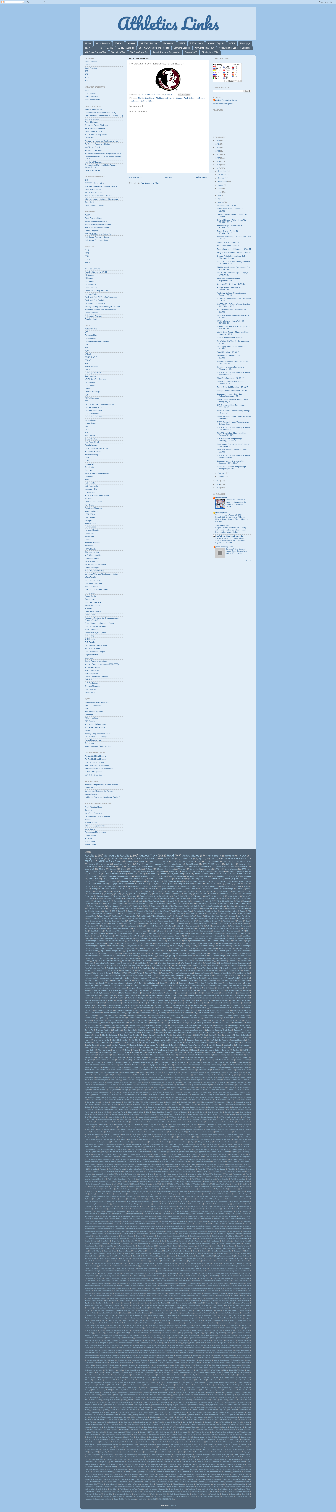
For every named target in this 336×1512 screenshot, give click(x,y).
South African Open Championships (217, 1156)
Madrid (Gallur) (130, 995)
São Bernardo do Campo (102, 973)
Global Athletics (106, 956)
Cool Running (90, 376)
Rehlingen (170, 1003)
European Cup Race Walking (157, 1107)
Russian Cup (147, 1154)
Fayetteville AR (160, 864)
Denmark (232, 899)
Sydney (128, 899)
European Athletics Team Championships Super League (184, 1030)
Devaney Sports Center (95, 1028)
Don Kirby (136, 1102)
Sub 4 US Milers (91, 587)
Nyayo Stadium (212, 966)
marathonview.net (92, 671)
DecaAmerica (90, 284)
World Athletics (103, 43)
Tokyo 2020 (231, 1169)
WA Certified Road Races (95, 759)
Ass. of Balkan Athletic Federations (99, 196)
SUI (86, 889)
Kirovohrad (106, 1042)
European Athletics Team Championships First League (229, 985)
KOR (87, 74)
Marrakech (185, 886)
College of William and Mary (216, 1094)
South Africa (204, 876)
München (235, 1050)
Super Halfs (89, 202)
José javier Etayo (217, 990)
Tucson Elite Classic (188, 1171)
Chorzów (211, 928)
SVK (218, 1057)
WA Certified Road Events (95, 756)
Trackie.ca (89, 477)
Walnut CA (146, 1010)
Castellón (232, 914)
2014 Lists (206, 1184)
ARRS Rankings (126, 48)
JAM (86, 426)
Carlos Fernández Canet (226, 100)
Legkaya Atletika (91, 655)
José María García (196, 906)
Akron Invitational (245, 1189)
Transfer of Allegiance (94, 162)
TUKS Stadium (208, 1166)
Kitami (110, 1124)
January (221, 476)
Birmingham (246, 876)
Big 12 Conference (128, 914)
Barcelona (219, 871)
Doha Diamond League (232, 983)
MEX (94, 961)
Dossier (160, 1102)
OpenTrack (89, 658)
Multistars (105, 998)
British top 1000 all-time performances (100, 310)
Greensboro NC (135, 1114)
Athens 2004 (237, 1080)
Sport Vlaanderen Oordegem (217, 1159)
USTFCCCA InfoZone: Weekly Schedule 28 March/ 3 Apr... (233, 263)
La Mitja (193, 1124)
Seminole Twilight (124, 1060)
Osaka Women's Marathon (96, 661)
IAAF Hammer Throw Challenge (240, 881)
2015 (218, 484)
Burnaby (133, 1090)
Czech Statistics (91, 313)
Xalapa (113, 1181)
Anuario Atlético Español (196, 978)
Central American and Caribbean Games (136, 1092)
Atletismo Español (216, 43)
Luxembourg (104, 1045)
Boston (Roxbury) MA (96, 906)
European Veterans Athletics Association (101, 574)
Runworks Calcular (92, 667)
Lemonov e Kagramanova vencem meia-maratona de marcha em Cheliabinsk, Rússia (235, 503)
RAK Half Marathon (131, 1003)
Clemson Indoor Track (167, 1094)
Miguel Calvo (89, 1050)
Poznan (101, 1003)
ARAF (165, 948)
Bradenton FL (216, 1020)
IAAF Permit (162, 1117)
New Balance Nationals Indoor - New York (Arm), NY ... (232, 401)
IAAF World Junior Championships (185, 990)
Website (200, 1176)
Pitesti (215, 1055)
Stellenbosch (202, 1164)
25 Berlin (234, 1184)
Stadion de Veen (90, 1164)
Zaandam (130, 948)
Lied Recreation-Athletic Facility (106, 1127)
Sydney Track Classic (92, 1062)
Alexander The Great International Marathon (163, 1191)
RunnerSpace (90, 527)
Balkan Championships (100, 1085)
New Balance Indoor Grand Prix (165, 921)
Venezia (87, 976)
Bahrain (115, 1206)
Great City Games (231, 1112)
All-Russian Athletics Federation (200, 1191)
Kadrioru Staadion (243, 1122)
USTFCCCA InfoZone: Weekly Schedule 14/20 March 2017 (233, 373)
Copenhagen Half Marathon (185, 1097)
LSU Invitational (157, 993)
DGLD (87, 259)
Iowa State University (101, 1040)
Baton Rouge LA (196, 879)
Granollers (128, 990)
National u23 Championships (95, 1000)
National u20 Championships (242, 1139)
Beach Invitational (115, 1209)
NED (162, 871)
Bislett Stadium (156, 951)
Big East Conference (141, 1020)
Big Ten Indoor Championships (136, 951)
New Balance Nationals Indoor (121, 1142)
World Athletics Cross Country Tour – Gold (121, 1179)
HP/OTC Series (132, 956)
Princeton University (200, 1149)
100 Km (140, 948)
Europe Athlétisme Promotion (97, 341)
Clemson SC (89, 886)
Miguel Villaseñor (148, 871)
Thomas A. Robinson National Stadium (183, 1169)
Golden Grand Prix (166, 933)
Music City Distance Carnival (106, 1137)
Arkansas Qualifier (242, 948)
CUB (178, 1090)
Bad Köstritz (106, 1206)
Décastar (142, 1028)
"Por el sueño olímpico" (225, 1181)
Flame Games (123, 1109)
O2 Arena (219, 1052)
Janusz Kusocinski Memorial (171, 936)
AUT (161, 891)
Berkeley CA (117, 981)
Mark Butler (90, 1129)
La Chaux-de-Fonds (148, 1042)
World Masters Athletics (94, 571)
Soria (201, 1156)
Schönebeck (96, 1156)
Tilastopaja (245, 43)
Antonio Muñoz (90, 1018)
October (221, 178)
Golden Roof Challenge (179, 1112)
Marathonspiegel (92, 568)
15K (160, 1184)
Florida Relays (216, 953)
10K (242, 976)
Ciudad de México (223, 928)
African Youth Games (206, 1189)
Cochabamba (89, 983)
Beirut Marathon (168, 1085)
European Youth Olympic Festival (218, 1107)
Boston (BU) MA (231, 879)
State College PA (119, 904)
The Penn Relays (175, 946)
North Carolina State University (225, 1142)
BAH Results (90, 436)
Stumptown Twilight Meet (102, 1166)
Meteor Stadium (222, 1047)
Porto (100, 904)
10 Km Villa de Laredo (171, 1072)
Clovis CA (149, 1025)
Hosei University (130, 1117)
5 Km (154, 891)
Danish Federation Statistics (96, 677)
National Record (243, 998)
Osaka (160, 879)
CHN (99, 874)
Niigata (193, 1142)
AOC (87, 351)
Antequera (245, 1015)
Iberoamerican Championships (224, 1038)
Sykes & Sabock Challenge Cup (154, 1166)
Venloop (87, 1176)
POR (87, 461)
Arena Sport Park (203, 1196)
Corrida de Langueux (236, 1097)
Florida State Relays (146, 98)
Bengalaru (105, 981)
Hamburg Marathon (148, 956)
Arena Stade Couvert (215, 978)
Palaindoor (171, 1055)
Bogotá (193, 1087)
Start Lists (132, 866)
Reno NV (189, 1003)
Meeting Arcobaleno (237, 1129)
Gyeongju (188, 1035)
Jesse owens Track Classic (158, 1122)
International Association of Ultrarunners (101, 199)
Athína (146, 1082)
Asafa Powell (142, 1199)
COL (166, 951)
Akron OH (217, 1075)
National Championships (99, 864)
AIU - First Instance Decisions (97, 228)
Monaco (167, 894)
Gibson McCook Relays (135, 1112)
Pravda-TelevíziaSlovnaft (156, 1149)
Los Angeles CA (177, 876)
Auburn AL (176, 1018)
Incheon (87, 1040)
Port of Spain (232, 909)
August (221, 185)
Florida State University (165, 98)
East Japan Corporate (94, 712)
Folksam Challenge (132, 1033)
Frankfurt (102, 933)
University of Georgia (223, 946)
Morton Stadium (180, 1134)
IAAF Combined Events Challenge (117, 876)
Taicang (94, 889)
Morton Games (167, 1134)
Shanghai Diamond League (163, 1156)
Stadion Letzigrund (116, 946)
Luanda (119, 995)
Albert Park (164, 1015)
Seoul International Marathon (144, 1060)
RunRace (88, 838)
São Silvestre (108, 1062)
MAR (87, 458)
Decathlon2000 (91, 288)
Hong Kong (245, 933)
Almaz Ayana (102, 1194)
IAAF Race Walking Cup (154, 901)
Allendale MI (191, 1015)
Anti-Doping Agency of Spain (96, 240)
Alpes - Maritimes (140, 978)
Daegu (162, 983)
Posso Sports (90, 835)
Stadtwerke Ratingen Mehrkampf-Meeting (150, 1164)
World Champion (222, 1179)
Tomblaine (165, 973)
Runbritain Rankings (93, 451)
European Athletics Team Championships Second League (105, 988)
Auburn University (91, 951)
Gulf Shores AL (207, 933)
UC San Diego (214, 1171)
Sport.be (88, 470)
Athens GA (109, 914)
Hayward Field (177, 874)
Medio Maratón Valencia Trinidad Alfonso (190, 1129)
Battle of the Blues (101, 1209)
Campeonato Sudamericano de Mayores (195, 1090)
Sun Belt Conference (134, 1166)
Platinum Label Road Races (107, 1149)
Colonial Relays (162, 1025)
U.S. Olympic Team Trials (155, 1065)
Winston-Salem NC (91, 926)
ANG (110, 1075)
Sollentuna (100, 1005)
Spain (201, 858)
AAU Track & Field (92, 648)
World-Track (90, 692)
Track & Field (107, 1008)
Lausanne (241, 906)
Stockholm (118, 899)
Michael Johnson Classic (240, 1047)
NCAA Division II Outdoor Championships (234, 963)
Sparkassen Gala (212, 971)
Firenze (189, 896)
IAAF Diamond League (158, 861)
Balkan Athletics (91, 367)
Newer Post (135, 177)
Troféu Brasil (124, 1065)
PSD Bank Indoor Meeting (111, 1146)
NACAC (88, 354)
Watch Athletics (91, 329)
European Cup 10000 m (179, 988)
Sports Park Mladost (237, 1159)
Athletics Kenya (182, 899)
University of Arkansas (201, 871)
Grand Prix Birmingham (197, 1112)
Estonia (158, 1030)
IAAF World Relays (244, 916)
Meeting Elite (228, 1045)
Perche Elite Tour (243, 1146)
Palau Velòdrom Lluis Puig (94, 968)
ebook (142, 1072)
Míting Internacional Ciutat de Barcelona (214, 1050)
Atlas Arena (234, 1201)
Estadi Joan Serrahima (161, 916)
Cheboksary (190, 928)
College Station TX (243, 874)
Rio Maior (121, 1057)
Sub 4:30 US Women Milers (96, 590)
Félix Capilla (112, 933)
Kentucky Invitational (101, 993)
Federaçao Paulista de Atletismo (106, 1109)
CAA (86, 345)
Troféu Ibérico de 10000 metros (157, 1171)
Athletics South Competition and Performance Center (124, 1082)
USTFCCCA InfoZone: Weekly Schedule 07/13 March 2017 (233, 428)
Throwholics (90, 593)
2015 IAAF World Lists (243, 1013)
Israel (101, 958)
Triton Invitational (243, 1062)
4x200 (236, 1072)
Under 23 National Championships (187, 1065)
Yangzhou (217, 976)
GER (139, 864)
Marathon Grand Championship (98, 746)
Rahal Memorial (144, 1151)
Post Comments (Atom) (150, 183)
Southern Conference (170, 1159)
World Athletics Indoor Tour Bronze (171, 976)
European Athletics (110, 879)
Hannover (160, 956)
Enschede (126, 985)
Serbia (150, 1156)
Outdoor (113, 858)
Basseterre (88, 1209)
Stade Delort (122, 1161)
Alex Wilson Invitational (190, 948)
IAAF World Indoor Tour (146, 876)
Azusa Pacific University (212, 1018)
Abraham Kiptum (217, 1186)
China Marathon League (95, 652)
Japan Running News (93, 740)
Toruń (97, 1008)
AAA (86, 348)
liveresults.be (90, 464)
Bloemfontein (171, 1087)
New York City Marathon (147, 941)
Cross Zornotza (158, 1099)
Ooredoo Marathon (211, 1144)
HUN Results (90, 492)
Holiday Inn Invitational (115, 1117)
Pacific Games (150, 1146)
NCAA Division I (211, 963)
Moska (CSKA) (193, 1134)
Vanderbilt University (241, 973)
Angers (161, 978)
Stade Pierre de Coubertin (224, 1060)
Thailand (165, 1169)
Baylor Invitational (141, 1085)
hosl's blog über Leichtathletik (229, 536)
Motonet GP (234, 961)
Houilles (88, 936)
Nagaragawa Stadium (111, 1139)
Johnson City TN (178, 1040)
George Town (233, 1033)
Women (217, 1176)
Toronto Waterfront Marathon (181, 973)
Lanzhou (191, 993)
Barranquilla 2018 (243, 1206)
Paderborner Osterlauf (221, 1000)
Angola (220, 1077)
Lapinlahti (211, 1124)
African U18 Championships (188, 1189)
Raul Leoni (163, 1151)
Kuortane (153, 1124)
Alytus (111, 1194)
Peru (129, 968)
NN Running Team (184, 1137)
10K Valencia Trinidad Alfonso (140, 1184)
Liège (216, 958)
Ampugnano (175, 1194)
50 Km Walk (91, 1015)
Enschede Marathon (103, 1030)
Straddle (246, 1164)
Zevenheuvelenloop (111, 1072)
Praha (184, 871)
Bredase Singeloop (243, 1087)
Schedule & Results (197, 98)
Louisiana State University (96, 909)
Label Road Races (92, 170)
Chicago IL (201, 928)
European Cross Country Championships (196, 931)
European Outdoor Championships (194, 1107)
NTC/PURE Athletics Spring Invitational (140, 998)
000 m (235, 976)
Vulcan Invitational (151, 1176)
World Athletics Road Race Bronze (149, 1179)
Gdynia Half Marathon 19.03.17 (230, 338)
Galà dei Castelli (126, 933)
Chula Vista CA (223, 891)
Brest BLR (126, 906)
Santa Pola (233, 1154)
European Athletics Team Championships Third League (148, 988)
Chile (235, 1092)
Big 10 (186, 1085)
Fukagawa (159, 1033)
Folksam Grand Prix (95, 894)
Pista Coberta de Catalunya (241, 1000)
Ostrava (239, 889)
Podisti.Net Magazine (93, 508)
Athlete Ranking (91, 718)
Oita (185, 941)
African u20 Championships (202, 1075)
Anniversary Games (226, 948)
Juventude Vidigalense (214, 1122)
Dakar (229, 1099)
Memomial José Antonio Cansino (156, 1132)
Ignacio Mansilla (191, 889)
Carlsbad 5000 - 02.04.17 (227, 205)
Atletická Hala (244, 1201)
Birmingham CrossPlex (175, 914)
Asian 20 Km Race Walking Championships (136, 1080)
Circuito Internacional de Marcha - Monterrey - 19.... (231, 368)
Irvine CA (204, 990)
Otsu (86, 923)
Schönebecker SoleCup (110, 1156)
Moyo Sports (90, 829)
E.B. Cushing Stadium (92, 1104)
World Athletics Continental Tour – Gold (142, 976)
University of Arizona (144, 1008)
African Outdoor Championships (180, 1075)
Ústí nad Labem (130, 926)
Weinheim (209, 1176)
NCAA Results (90, 577)
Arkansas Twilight (232, 978)
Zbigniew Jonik (91, 319)
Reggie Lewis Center (155, 1003)
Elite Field (151, 889)
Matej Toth (114, 1129)
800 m (91, 1186)
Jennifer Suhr (124, 1122)
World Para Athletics (93, 190)
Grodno (145, 1114)
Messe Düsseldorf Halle (205, 1047)
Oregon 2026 (191, 52)
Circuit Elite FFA (116, 1094)
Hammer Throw (180, 1114)
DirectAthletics (90, 517)
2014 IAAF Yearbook (193, 1184)
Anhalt (169, 978)
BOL (185, 1082)
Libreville (212, 1042)
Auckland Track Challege (179, 1204)
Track (100, 858)
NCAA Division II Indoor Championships (210, 938)
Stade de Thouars (219, 1161)
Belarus (193, 899)
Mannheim (142, 995)
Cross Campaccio (95, 1099)
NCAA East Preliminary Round (115, 921)
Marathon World (91, 511)
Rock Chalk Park (176, 1057)
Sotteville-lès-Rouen (114, 1005)
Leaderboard (197, 901)
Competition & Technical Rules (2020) (100, 113)
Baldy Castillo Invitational (236, 1082)
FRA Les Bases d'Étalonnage (97, 765)
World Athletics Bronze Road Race (234, 1176)
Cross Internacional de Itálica (141, 1099)
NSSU (87, 731)
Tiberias (148, 973)
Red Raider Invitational (187, 1151)
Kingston (133, 894)
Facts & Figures (166, 884)
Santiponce (89, 1060)
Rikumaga (89, 715)
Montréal (88, 998)
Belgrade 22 (177, 1209)
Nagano (195, 966)
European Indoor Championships (226, 931)
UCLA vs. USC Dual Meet (236, 1171)
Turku (194, 946)
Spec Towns (207, 1060)
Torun (187, 946)
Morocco (195, 886)
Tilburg (155, 973)
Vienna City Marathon (101, 976)
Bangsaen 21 (114, 1085)
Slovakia (213, 894)
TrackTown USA (121, 1008)
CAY (147, 1090)
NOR (195, 1137)
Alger (173, 1015)
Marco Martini (247, 1127)
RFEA (182, 43)
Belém (186, 1209)
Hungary (96, 936)
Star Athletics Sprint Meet (175, 1164)
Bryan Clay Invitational (119, 1023)
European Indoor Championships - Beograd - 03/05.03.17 (231, 462)
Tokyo (155, 884)
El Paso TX (245, 1028)
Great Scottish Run (163, 1035)
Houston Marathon (156, 1038)
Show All (248, 561)
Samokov (204, 1154)
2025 (218, 144)
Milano (234, 918)
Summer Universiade (119, 1166)
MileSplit (88, 521)
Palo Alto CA (210, 884)
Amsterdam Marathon (206, 1015)
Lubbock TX (209, 901)
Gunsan (153, 1114)
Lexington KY (145, 894)
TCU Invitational (196, 1166)
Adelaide (140, 1015)
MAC (167, 1127)
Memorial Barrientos (115, 1047)
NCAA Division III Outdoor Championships (132, 966)
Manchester (113, 909)
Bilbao (154, 1020)
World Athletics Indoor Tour (181, 911)
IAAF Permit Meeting (216, 956)
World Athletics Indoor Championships (124, 1070)
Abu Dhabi (131, 1015)
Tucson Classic (175, 1171)
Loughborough (108, 995)
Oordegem (187, 894)
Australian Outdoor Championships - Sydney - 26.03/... (232, 294)
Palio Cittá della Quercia (116, 968)
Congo (161, 1097)
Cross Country (147, 866)
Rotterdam (245, 968)
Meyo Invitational (141, 938)
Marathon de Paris (155, 995)
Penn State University (227, 1146)
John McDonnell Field (197, 1122)
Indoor (117, 894)
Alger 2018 (183, 1191)
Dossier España (171, 1102)
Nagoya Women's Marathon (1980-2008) (102, 664)
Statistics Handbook (165, 869)
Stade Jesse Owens (150, 1161)
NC (174, 1137)
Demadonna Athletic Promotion (97, 816)
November (222, 175)
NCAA (243, 856)
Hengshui (88, 1038)
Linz (238, 936)
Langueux (202, 1124)
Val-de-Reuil (236, 1008)
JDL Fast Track (223, 1119)
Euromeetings (90, 338)
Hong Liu (166, 990)
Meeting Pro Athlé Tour (184, 884)
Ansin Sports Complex (242, 1194)
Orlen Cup (237, 1144)
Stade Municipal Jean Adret (179, 1161)
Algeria (128, 978)
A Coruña (156, 948)
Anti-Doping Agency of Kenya (97, 237)
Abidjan (196, 1186)
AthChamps (89, 275)
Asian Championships (160, 1080)
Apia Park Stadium (161, 1196)
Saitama (88, 971)
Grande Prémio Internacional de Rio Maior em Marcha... (232, 257)
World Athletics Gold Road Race (96, 1070)
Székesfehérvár (183, 923)
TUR (126, 973)
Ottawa (90, 899)
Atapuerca (227, 1080)
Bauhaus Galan (90, 928)
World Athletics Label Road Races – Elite (214, 1010)
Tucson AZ (137, 891)
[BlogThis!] (181, 94)
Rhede (198, 1003)
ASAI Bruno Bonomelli (107, 1015)
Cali (191, 1023)
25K (241, 1184)
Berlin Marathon (99, 1020)
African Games (152, 1015)
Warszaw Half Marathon (184, 1067)
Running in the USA (93, 373)
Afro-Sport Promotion (93, 813)
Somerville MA (185, 1156)
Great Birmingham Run (215, 1112)
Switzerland (195, 869)
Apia (151, 1196)
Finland (121, 886)
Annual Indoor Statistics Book (234, 1077)
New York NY (153, 881)
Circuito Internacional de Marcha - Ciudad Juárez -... (231, 383)
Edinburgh (157, 953)
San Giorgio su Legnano (240, 1057)
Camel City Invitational (203, 1023)
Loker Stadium (243, 958)
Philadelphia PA (115, 923)
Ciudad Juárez (152, 1094)
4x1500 (229, 1072)
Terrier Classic (149, 946)
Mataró (106, 1129)
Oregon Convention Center (159, 1000)
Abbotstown (187, 1186)
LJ (174, 958)
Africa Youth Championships (125, 1189)
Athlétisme (89, 546)
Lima (249, 906)
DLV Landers (90, 385)
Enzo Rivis (117, 1030)
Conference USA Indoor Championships (115, 1097)
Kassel (97, 1042)
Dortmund (126, 953)
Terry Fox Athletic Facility (135, 1169)
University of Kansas (162, 1008)
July (219, 188)
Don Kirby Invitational (149, 1102)
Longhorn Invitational (92, 995)
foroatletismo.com (92, 561)
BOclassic (227, 1018)
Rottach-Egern (111, 1154)
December (222, 171)
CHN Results (90, 639)
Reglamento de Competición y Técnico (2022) (104, 116)
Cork (140, 983)
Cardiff (182, 951)
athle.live (88, 680)
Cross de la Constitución (174, 1099)
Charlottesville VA (91, 953)
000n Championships (242, 1181)
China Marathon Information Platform (100, 623)
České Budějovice (175, 1013)
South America (91, 68)
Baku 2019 (163, 1206)
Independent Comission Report (107, 1119)
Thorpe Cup (202, 1169)
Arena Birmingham (102, 1080)
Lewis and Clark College (202, 958)
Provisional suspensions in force (98, 224)
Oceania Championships (115, 1144)
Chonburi (95, 1094)
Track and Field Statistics (95, 300)
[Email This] (179, 94)
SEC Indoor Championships (228, 943)
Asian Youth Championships (212, 1080)
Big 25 (129, 1020)
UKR (131, 1008)
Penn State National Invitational (199, 1055)
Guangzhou (195, 933)
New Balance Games (155, 1052)
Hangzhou (228, 1035)
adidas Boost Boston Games (149, 1181)
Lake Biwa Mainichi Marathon (165, 918)
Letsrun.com (90, 533)
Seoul (107, 911)
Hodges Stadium (112, 1038)
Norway (240, 921)
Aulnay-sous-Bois (195, 1204)
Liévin (223, 958)
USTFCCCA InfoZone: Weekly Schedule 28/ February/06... (233, 456)
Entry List (230, 864)
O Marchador (221, 498)
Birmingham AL (231, 869)
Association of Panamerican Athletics (138, 1201)
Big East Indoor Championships (223, 1085)
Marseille (125, 961)
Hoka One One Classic (97, 1117)
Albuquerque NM (244, 871)
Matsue (123, 1129)
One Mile (199, 1144)
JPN (106, 871)
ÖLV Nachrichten (92, 552)
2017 (218, 168)
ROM (104, 1151)
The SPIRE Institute (178, 1062)
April (220, 199)
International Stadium (172, 1119)
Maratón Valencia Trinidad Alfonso (193, 1045)
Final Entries (178, 896)
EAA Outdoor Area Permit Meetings (124, 916)
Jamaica (113, 881)
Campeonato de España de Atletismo (222, 1090)
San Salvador (223, 1154)
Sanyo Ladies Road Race (105, 1060)
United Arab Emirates (108, 889)
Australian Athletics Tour (192, 1018)
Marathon (229, 856)
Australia (208, 869)
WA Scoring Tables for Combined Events (101, 141)
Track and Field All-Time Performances (101, 297)
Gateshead (213, 1033)
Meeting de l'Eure (98, 1047)
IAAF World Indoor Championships (191, 1038)
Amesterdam (164, 1194)
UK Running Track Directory (96, 448)
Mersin (182, 995)
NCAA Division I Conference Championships (217, 889)
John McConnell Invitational (178, 1122)
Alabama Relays (228, 1075)
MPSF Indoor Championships (109, 961)
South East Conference (194, 971)
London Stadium (243, 993)
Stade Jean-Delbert (135, 1161)
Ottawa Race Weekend (92, 1146)
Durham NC (132, 1028)
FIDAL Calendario (92, 398)
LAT (122, 1042)
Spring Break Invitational (108, 1161)
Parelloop (181, 1055)
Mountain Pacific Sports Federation (212, 1134)
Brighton (87, 1090)
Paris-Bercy (175, 1146)
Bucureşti (125, 1090)
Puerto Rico (214, 1149)
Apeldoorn (144, 1196)
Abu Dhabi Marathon (231, 1186)
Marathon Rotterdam (119, 1045)
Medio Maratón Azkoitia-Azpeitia (164, 1129)
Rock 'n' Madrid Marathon (158, 1057)
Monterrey (135, 1134)
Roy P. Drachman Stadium (194, 1057)
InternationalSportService (95, 826)
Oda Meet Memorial (130, 1000)
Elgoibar (117, 985)
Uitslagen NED (91, 489)
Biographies (159, 914)
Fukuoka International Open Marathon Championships (186, 1033)
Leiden (216, 993)
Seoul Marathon (140, 1156)
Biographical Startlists (125, 1087)
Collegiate (101, 983)
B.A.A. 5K (97, 1206)
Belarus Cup (244, 1018)
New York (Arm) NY (209, 886)
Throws (213, 923)
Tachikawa (219, 1166)
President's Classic (172, 1149)
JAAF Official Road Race (115, 874)
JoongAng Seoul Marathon (197, 1040)
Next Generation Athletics (180, 1142)
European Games (174, 1107)
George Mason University (235, 1109)
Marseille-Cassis (215, 1045)
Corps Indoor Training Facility (240, 1025)
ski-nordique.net (91, 420)
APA (86, 363)
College (88, 858)
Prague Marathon (146, 943)
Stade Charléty (130, 1005)
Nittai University (228, 921)
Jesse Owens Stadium (138, 1122)
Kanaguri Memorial (233, 990)
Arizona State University (117, 1018)
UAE (205, 1171)
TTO (86, 429)
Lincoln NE (157, 894)
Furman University (161, 1109)
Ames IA (190, 891)
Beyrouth (128, 981)
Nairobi (199, 884)
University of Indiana (92, 1067)
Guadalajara (119, 956)
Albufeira (244, 1075)
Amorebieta (211, 1077)
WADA (87, 215)
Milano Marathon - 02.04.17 (228, 246)
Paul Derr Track (212, 1146)
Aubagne (156, 1204)
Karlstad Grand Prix (91, 1124)
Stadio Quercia (232, 1161)
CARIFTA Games (175, 1023)
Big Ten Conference (145, 914)
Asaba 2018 (131, 1199)
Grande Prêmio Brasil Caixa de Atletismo (107, 990)
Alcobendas (174, 948)
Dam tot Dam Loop (93, 1102)
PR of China (188, 861)
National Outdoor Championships (237, 861)
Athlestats (89, 278)
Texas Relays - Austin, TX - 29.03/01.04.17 (228, 232)
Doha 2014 (127, 1102)
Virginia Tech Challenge (103, 1010)
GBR (218, 869)
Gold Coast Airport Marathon (130, 1035)
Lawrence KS (185, 901)
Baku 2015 (144, 1206)
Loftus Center (92, 1045)
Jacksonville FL (171, 901)
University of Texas (162, 911)
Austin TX (233, 876)
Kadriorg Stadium (229, 1122)
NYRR (127, 1052)
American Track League (175, 891)
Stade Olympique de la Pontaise (201, 1161)
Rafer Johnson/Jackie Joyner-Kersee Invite (122, 1151)
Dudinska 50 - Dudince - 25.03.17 (231, 284)
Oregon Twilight (104, 1055)
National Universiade (191, 1139)
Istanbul (155, 886)
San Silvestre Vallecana (93, 911)
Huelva (165, 906)
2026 (218, 141)
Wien (247, 923)
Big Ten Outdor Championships (146, 981)
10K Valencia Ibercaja (206, 1013)
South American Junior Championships (99, 1159)
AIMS (87, 480)
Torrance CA (207, 1062)
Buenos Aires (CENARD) (138, 1023)
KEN (125, 894)
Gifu (146, 906)
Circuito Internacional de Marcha (134, 1094)
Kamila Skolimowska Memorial (201, 936)
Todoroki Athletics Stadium (216, 1169)
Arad (171, 1196)
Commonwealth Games (115, 983)
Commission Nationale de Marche (99, 791)
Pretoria (100, 1057)
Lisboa (87, 881)
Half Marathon (168, 858)
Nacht (236, 1137)
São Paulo (117, 973)
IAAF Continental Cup (179, 906)
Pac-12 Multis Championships (132, 1146)
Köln (160, 1124)
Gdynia (222, 1033)
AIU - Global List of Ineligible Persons (100, 234)
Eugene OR (89, 869)
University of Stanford (144, 911)
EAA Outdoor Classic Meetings (170, 866)
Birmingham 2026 (210, 52)
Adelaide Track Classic (92, 1189)
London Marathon (228, 993)
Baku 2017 (154, 1206)
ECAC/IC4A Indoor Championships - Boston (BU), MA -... (232, 434)
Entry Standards (145, 916)
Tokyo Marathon (194, 1062)
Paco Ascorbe (238, 941)
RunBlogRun (221, 513)
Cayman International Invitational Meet (97, 1092)
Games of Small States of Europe (193, 1109)
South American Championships (241, 1156)
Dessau (192, 983)
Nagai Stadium (233, 896)
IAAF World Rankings (93, 150)
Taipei (132, 973)
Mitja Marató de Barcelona (175, 938)
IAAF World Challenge (212, 864)
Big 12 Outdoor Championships (145, 928)
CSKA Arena (170, 1090)
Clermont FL (213, 899)
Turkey (229, 884)
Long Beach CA (123, 1127)
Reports (234, 1151)
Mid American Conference (223, 1132)
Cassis (239, 1090)
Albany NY (125, 1191)
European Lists (91, 335)
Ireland (96, 918)
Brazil (246, 884)
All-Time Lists (201, 904)
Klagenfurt (118, 1124)
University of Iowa (161, 1174)
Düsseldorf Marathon (242, 1102)
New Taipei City (154, 1142)
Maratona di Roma (153, 1045)
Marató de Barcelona (170, 1045)
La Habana (182, 993)
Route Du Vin (123, 1154)
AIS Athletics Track (102, 1186)
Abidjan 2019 (205, 1186)
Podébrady (91, 1003)
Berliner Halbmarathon (116, 1020)
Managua (195, 1127)
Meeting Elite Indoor (97, 1132)
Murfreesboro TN (147, 1050)
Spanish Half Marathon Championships (192, 1159)
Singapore (102, 946)
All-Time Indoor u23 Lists (104, 1077)
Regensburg (175, 968)
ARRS (110, 48)
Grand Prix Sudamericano (133, 879)
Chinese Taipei (244, 1092)
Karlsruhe (125, 918)
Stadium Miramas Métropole (125, 1164)
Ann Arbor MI (179, 978)
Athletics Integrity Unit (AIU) (96, 221)
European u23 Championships (98, 1033)
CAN (211, 881)
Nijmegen (205, 909)
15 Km (141, 926)
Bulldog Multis (155, 1023)
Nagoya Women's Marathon (189, 909)
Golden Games (148, 1035)
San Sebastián (113, 971)
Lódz (89, 938)
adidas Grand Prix (166, 1181)
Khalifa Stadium (125, 993)
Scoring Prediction (126, 1156)
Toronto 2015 (98, 1171)
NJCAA (120, 998)
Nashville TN (246, 896)
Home (88, 43)
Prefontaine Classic (162, 943)
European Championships (198, 953)
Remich (226, 1151)
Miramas (106, 1134)
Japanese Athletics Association (97, 702)
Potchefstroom (238, 1055)
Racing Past (90, 615)
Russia (191, 876)
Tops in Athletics (91, 445)
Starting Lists (218, 876)
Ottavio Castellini (92, 558)
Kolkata (137, 1124)
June (220, 192)
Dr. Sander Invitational (186, 1102)
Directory (88, 810)
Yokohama (172, 904)
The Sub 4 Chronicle (93, 583)
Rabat (116, 891)
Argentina (101, 1018)
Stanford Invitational (180, 1005)
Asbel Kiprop (152, 1199)
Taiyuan (118, 1062)
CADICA (141, 1090)
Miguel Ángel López (224, 995)
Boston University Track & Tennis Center (182, 1020)
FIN (242, 931)
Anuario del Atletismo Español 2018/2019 (125, 1196)
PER (136, 1055)
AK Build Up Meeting (99, 1075)
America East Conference (137, 1077)
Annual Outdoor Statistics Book (192, 1194)
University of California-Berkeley (237, 1065)
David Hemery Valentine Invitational (119, 931)
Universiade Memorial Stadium (104, 1174)
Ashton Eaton (190, 1199)
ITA (188, 874)
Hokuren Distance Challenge (138, 886)
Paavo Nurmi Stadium (148, 1055)
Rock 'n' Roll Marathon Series (97, 495)
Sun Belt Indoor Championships (218, 1005)
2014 (218, 488)
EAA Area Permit (154, 1028)
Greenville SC (178, 1035)
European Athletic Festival (162, 985)
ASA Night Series (134, 1186)
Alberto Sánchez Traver (139, 1191)
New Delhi (131, 941)
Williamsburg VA (224, 1067)
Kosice (231, 936)
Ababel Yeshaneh (175, 1186)
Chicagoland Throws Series (221, 1092)
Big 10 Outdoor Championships (201, 1085)
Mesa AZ (191, 1132)
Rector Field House (161, 968)
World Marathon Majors (94, 205)
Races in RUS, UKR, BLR (95, 633)
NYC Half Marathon (182, 966)
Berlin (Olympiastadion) (213, 1209)
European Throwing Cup (242, 1030)
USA (125, 858)
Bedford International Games (141, 1209)
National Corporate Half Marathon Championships (193, 998)
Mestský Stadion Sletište (205, 1132)
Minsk (238, 901)
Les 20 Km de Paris (242, 1124)
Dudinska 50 (120, 1028)
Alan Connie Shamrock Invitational (109, 1191)
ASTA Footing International (151, 1186)
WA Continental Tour (204, 48)
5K (85, 1186)
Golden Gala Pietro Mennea (161, 1112)
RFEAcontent (196, 43)
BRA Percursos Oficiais (94, 762)
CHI (185, 1023)
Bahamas (88, 981)
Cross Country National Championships (116, 1099)
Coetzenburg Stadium (198, 1094)
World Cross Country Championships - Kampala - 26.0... (233, 333)
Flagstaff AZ (117, 1033)
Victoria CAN (96, 1176)
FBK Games (176, 916)
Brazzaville (230, 1087)
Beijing (211, 891)
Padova (162, 1055)
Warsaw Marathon (118, 976)
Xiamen (111, 948)
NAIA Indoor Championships (168, 963)
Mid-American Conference (243, 1132)
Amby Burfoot (120, 1194)
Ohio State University (157, 1144)
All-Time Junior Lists (237, 1191)
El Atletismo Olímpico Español (142, 1104)
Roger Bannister (98, 1154)
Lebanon (208, 993)
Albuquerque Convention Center (111, 978)
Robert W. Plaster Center (137, 1057)
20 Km (132, 889)
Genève (199, 916)
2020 (218, 158)
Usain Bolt (162, 1067)
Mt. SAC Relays (140, 963)
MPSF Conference (177, 1127)
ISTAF (89, 918)
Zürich (147, 891)
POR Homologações (93, 772)
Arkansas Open (217, 1196)
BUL (235, 1018)
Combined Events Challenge (96, 125)
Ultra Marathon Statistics (95, 303)
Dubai (151, 931)
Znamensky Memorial (129, 1072)
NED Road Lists (91, 486)
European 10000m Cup (137, 1107)
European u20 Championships (241, 1107)
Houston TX (94, 876)
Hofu (86, 1117)
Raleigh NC (177, 943)
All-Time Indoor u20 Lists (221, 1191)
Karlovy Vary (145, 958)
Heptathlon (99, 1038)
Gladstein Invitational (109, 1035)
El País (108, 985)
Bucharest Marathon (99, 1090)
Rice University (244, 1151)
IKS (86, 81)
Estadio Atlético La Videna (209, 1104)
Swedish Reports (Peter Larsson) (98, 291)
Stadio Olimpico (235, 971)
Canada (163, 874)
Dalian (236, 1099)
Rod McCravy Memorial (229, 968)
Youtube (227, 976)
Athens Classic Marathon (170, 1201)
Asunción (156, 1201)
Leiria (188, 958)
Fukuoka (96, 901)
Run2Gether (90, 842)
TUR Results (90, 642)
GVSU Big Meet (175, 1109)
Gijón (147, 1112)
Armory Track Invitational (161, 1018)
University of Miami (199, 1008)
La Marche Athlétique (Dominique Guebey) (102, 797)
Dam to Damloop (246, 1099)
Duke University (220, 1102)
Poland (130, 864)
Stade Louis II (163, 1161)
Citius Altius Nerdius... (94, 612)
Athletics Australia (98, 1082)
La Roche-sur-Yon (175, 1042)
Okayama (143, 1000)
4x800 (243, 1072)
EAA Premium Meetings (106, 886)
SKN (167, 1154)
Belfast (155, 1209)
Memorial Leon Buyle (184, 961)
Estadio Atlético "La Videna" (189, 1104)
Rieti (205, 1003)
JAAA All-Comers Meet (208, 1119)
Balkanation (173, 1206)
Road (170, 855)
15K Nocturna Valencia (196, 1072)
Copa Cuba (170, 1097)
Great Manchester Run (100, 1114)
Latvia (200, 993)
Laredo (180, 958)
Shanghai (107, 899)
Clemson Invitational (136, 1025)
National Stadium (101, 884)
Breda (239, 1020)
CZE (115, 871)
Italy (199, 861)
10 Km (175, 861)
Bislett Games (191, 914)
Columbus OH (105, 953)
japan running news (224, 547)
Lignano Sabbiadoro (225, 1042)
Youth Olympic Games (147, 1013)
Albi (238, 1075)
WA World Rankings (149, 43)
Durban (230, 1102)
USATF (88, 370)
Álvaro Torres (179, 1181)
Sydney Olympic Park (133, 946)
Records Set (173, 1151)
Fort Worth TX (147, 1033)
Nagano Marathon (138, 1052)
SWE (204, 894)
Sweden (151, 874)
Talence (127, 1062)
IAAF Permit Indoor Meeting (177, 1117)
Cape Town (211, 914)
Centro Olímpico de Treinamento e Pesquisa (166, 1092)
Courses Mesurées (92, 686)
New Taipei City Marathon (175, 1052)
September (222, 182)
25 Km (148, 948)
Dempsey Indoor (140, 931)
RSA (142, 1003)
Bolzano (162, 1020)
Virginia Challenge (136, 1176)
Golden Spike (156, 906)
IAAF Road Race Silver (109, 861)
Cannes (174, 951)
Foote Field (134, 1109)
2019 (218, 161)
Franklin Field (196, 988)
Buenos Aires (178, 928)
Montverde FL (146, 1134)
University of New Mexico (223, 973)
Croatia (223, 899)
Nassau (177, 894)
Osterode (246, 1144)
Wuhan (215, 1070)
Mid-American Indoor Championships (201, 995)
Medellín (168, 995)
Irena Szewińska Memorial (190, 1119)
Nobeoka (198, 1052)
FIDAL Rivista (90, 549)
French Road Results (93, 417)
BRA (238, 904)
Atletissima (147, 1204)
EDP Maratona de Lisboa (110, 1104)
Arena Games (191, 1196)
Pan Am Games (163, 1146)
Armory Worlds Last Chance (102, 1199)
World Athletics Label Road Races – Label (156, 1070)
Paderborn (206, 1000)
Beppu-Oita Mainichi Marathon (120, 928)
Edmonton (160, 931)
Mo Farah (116, 1134)
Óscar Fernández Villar (194, 1181)
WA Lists (119, 43)
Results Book (244, 909)
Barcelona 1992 (206, 1206)
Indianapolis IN (124, 1119)
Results (89, 855)
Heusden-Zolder (232, 933)
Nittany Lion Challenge (205, 1142)
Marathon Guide (91, 97)
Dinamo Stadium (116, 1102)
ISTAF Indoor (91, 958)
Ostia (232, 966)
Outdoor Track (182, 98)
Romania (236, 1003)
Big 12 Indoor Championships (111, 951)
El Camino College (231, 1028)
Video (171, 1067)
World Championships (238, 1179)
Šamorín (188, 1013)
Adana (137, 1075)
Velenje (227, 1174)
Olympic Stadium (218, 909)
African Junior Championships (157, 1075)
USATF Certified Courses (95, 379)
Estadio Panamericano (141, 985)
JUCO (108, 958)
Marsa (99, 1129)
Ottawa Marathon (243, 966)
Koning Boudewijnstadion (215, 906)
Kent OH (103, 1124)
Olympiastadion (90, 904)
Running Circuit (135, 1154)
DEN (86, 71)
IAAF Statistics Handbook (236, 956)
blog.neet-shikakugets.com (96, 724)
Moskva (127, 1050)
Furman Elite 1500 (146, 1109)
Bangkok (182, 1206)
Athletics (87, 1082)
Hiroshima (156, 990)
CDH (87, 256)
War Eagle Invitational (166, 1176)
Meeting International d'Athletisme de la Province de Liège (125, 1132)
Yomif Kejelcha (132, 1181)
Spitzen (224, 971)
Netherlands (176, 864)
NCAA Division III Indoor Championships (99, 966)
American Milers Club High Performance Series (190, 1077)
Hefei (231, 1114)
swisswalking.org (92, 794)
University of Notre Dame (137, 904)
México (190, 938)
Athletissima (212, 904)
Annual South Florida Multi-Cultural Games (218, 1194)
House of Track (141, 1038)
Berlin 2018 (227, 1209)
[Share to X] (184, 94)
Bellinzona (102, 928)
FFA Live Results (92, 414)
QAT (135, 968)
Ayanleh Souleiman (239, 1204)
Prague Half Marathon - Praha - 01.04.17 (234, 253)
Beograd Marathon (197, 1209)
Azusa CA (245, 978)
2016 (218, 481)
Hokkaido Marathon (185, 956)
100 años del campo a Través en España (98, 1184)
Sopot (195, 1156)
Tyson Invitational (225, 923)
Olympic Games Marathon (95, 626)
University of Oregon (131, 1067)
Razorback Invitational (207, 943)
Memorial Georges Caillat (178, 1132)
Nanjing (231, 938)
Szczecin (236, 1005)
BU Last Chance (194, 1082)
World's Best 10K (203, 1070)
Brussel (201, 914)
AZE (116, 1075)
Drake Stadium (237, 891)
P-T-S (198, 1000)
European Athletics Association (170, 889)
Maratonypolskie (91, 674)
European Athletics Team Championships (190, 985)
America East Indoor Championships (160, 1077)
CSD (162, 1090)
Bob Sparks (89, 281)
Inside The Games (92, 606)
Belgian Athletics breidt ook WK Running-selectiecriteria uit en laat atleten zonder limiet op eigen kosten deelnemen (231, 530)
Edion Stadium (125, 1104)
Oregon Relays (176, 1000)
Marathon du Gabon (136, 1045)
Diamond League (182, 48)
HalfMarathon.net (92, 630)
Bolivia (200, 1087)
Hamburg (219, 933)
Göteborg (232, 916)
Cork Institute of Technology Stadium (208, 1097)
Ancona (153, 978)
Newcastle (165, 1142)
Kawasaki (88, 993)
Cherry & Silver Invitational (201, 1092)
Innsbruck (135, 1119)
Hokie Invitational (126, 1038)
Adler (143, 1075)
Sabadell (245, 1003)
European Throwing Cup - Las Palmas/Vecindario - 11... (229, 395)
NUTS (87, 266)
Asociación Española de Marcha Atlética (101, 785)
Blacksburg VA (214, 879)
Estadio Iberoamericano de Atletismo (232, 1104)
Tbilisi (110, 1169)
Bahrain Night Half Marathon (129, 1206)
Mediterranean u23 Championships (217, 1129)
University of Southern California (198, 1174)
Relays (196, 894)
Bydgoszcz (203, 899)
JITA (86, 708)
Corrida (224, 1097)
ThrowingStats (91, 294)
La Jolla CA (162, 1042)
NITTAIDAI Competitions (95, 727)
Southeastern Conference (151, 1159)
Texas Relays (161, 946)
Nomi (118, 1000)
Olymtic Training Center (186, 1144)
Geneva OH (107, 901)
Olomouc (224, 966)
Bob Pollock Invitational (189, 981)
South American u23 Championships (128, 1159)
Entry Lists (118, 864)
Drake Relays (104, 916)
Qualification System (237, 1149)
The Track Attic (91, 689)
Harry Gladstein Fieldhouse (197, 1114)
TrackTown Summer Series (224, 1062)
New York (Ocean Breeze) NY (209, 921)
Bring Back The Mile (93, 602)
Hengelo (198, 896)
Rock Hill (87, 1154)
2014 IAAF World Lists (225, 1013)
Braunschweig (229, 1020)
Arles (242, 1196)
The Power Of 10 (92, 442)
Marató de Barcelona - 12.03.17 (230, 378)
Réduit (156, 1154)
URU (169, 1065)
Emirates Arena (172, 931)
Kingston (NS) (127, 881)
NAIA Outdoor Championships (191, 963)
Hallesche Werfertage (165, 1114)
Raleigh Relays (145, 968)
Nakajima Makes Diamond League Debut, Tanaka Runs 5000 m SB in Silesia (236, 551)
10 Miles (123, 889)
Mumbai (152, 963)
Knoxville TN (128, 1124)
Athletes (131, 43)
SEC (162, 1154)
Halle (219, 1035)
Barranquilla (231, 1206)
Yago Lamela (132, 1013)
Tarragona (103, 1169)
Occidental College (174, 941)
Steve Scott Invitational (216, 1164)
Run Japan (89, 743)
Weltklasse (238, 923)
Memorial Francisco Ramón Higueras (139, 1047)
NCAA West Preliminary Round (140, 921)
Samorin (225, 1057)
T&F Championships (172, 881)
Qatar (108, 891)
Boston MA (93, 879)
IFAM (249, 956)
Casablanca (222, 914)
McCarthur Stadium (134, 1129)
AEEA (232, 43)
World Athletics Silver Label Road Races (176, 1179)
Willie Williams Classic (241, 1067)
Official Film (229, 1052)
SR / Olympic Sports (93, 580)
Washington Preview (188, 1176)
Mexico (141, 909)
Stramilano (88, 1166)
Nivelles (190, 1052)
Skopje (176, 1156)
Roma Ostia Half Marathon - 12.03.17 (232, 387)
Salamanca (89, 1005)
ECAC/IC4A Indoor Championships (182, 1028)
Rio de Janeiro (188, 968)
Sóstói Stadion (171, 1166)
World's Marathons (92, 100)
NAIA (113, 998)
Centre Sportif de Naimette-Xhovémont (202, 951)
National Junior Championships (172, 1139)
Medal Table (147, 1129)
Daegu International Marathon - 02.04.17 (234, 249)
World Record (225, 874)
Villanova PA (124, 1176)
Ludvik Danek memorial (155, 1127)
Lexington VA (89, 1127)
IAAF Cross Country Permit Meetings (129, 936)
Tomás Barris (90, 596)
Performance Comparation (96, 645)
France (141, 861)
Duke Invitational (207, 1102)
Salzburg (180, 1154)
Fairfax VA (90, 1109)
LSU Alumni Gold (132, 1042)
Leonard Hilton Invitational (225, 1124)
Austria (141, 889)
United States (148, 101)
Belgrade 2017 (165, 1209)
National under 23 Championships (98, 1142)
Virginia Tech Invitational (124, 1010)
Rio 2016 (133, 923)
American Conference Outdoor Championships (142, 1194)
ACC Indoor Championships (187, 926)
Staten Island (191, 1164)
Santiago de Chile (127, 971)
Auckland (165, 1204)
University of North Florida (111, 1067)
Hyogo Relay (171, 1038)
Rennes (179, 1003)
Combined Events (128, 871)
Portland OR (100, 881)
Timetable (243, 866)
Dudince (110, 1028)
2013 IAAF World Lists (177, 1184)
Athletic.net (89, 536)
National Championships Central (149, 1139)
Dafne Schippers (219, 1099)
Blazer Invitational (158, 1087)
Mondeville (125, 1134)
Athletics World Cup (197, 1201)
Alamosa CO (91, 1191)
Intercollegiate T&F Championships (152, 1119)
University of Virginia (148, 1067)
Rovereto (143, 923)
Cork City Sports (151, 983)
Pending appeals (92, 231)
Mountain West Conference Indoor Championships (114, 963)
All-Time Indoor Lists (208, 948)
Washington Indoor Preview (206, 1067)
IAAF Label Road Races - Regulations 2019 (103, 154)
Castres (246, 1090)
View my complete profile (223, 104)
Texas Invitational (162, 1062)
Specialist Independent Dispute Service (101, 186)
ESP (147, 864)
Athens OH (184, 1201)
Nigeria (161, 941)
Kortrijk (115, 1042)
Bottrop (207, 1087)
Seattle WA (173, 871)
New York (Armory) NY (188, 921)
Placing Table (225, 1055)
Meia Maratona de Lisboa (141, 961)
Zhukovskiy (162, 1013)
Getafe (96, 1035)
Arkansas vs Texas (231, 1196)
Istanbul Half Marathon (120, 1040)
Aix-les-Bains (233, 1189)
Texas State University (152, 1169)
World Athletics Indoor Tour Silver (199, 976)
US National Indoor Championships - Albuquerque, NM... (232, 468)
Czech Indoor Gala (205, 1099)
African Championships (168, 1189)
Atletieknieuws (222, 526)
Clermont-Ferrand (182, 1094)
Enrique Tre (89, 1030)
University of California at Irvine (126, 1174)
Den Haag (105, 1102)
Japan (213, 858)
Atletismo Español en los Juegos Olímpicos (126, 1204)
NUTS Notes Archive (93, 555)
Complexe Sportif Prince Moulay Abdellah (186, 1025)
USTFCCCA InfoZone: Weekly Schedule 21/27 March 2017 (233, 305)
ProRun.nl (89, 499)
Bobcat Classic (183, 1087)
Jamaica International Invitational (126, 958)
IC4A (208, 1038)
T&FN (87, 48)
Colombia (236, 928)
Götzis (197, 1035)
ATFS (87, 250)
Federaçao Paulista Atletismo (97, 473)
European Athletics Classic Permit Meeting (155, 896)
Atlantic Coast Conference (239, 926)
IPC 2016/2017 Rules (93, 193)
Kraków (145, 1124)
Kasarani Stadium (138, 918)
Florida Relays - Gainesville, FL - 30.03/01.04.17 (230, 227)
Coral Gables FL (97, 931)
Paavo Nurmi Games (98, 923)
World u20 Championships (185, 1070)
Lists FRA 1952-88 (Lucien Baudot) (99, 404)
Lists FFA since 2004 (93, 411)
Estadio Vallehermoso (145, 1030)
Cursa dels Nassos (190, 1099)
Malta (187, 1127)
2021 (218, 154)
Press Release (186, 1149)
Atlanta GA (223, 904)
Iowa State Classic (151, 936)
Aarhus (164, 1186)
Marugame (98, 938)
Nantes (123, 1139)
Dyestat (88, 539)
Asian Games (174, 1080)
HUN (204, 1035)
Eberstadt (207, 1028)
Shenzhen (161, 1060)
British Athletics (91, 439)
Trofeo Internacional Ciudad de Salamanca (100, 1065)
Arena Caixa (180, 1196)
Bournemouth (204, 1020)
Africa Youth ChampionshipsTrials (148, 1189)
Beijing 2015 (221, 866)
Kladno (135, 993)
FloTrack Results (92, 530)
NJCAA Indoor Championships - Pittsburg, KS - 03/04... (230, 440)
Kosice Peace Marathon (161, 958)
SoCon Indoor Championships (189, 1060)
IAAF (140, 901)
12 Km (155, 1184)
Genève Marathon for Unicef (215, 1109)
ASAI (87, 253)
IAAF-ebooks (247, 1117)
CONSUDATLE (91, 357)
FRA (233, 866)
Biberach (179, 1085)
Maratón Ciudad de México (231, 1127)
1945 (166, 1184)
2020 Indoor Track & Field (220, 1184)
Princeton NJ (110, 1057)
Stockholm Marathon (234, 1164)
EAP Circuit (220, 881)
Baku (96, 981)
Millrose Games (156, 938)
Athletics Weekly (91, 455)
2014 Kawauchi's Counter (95, 565)
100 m (116, 1184)
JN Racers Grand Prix (238, 1119)
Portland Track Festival (128, 943)
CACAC (88, 360)
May (220, 195)
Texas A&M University (199, 923)
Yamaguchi (120, 948)
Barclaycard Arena (219, 1206)
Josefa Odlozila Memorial (219, 1040)
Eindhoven (218, 1028)
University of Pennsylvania (219, 1008)
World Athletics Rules (93, 218)
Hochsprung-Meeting (242, 1114)
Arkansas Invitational (219, 926)
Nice (202, 966)
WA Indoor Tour (118, 52)
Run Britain (89, 505)
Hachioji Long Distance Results (97, 734)
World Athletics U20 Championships (203, 1179)
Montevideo (117, 1050)
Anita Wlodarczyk (232, 1015)
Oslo (247, 921)
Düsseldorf (132, 896)
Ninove (110, 1000)
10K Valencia (124, 1184)
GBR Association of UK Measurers (99, 769)
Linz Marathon (246, 1042)
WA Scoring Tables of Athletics (97, 144)
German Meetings (92, 392)
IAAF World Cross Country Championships (202, 1117)
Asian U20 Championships (115, 1201)
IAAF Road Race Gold (144, 858)
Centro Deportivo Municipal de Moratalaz (234, 951)
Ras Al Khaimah (190, 943)
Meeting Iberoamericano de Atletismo (204, 918)
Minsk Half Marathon (94, 1134)
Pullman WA (224, 1149)
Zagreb (242, 911)
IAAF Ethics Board (92, 147)
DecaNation (171, 983)
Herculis (133, 901)
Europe (88, 65)
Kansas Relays (220, 936)
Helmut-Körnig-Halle (241, 1035)
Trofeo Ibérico (139, 1171)
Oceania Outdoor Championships (136, 1144)
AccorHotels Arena (126, 1075)
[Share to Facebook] (186, 94)
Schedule (130, 884)
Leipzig (203, 1042)
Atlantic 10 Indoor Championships (217, 1201)
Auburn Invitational (157, 1082)
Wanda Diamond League (205, 874)
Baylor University (155, 1085)
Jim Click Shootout (138, 1040)
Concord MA (131, 983)
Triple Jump (128, 1171)
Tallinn (139, 973)
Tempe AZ (121, 911)
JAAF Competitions (93, 705)
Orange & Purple (225, 1144)
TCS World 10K (183, 1166)
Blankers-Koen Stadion (169, 981)
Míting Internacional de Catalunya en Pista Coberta (135, 1137)
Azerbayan (169, 1082)
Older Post (201, 177)
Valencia (181, 869)
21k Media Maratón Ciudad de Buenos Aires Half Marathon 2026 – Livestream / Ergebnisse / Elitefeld (230, 540)
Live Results (135, 869)
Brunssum (247, 1020)
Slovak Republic (168, 971)
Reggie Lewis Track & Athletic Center (209, 1151)
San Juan (213, 1154)
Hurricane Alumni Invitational (147, 1117)
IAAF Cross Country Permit (96, 135)
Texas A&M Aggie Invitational (143, 1062)
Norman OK (209, 1052)
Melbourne (225, 918)
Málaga (194, 1050)
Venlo (247, 1174)
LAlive (87, 389)
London (140, 881)
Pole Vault (98, 891)
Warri (178, 1176)
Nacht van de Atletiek (164, 998)
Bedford (126, 1209)
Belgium (113, 869)
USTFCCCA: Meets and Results (154, 48)
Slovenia (180, 971)
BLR (231, 904)
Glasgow (108, 894)
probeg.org (89, 636)
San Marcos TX (99, 971)
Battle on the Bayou (127, 1085)
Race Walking (108, 866)
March (220, 202)
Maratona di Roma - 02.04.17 (229, 242)
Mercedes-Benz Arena (185, 1047)
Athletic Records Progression (166, 52)
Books (237, 884)
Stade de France (243, 1060)
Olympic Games (117, 884)
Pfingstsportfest (90, 1149)
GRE (205, 988)
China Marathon (91, 93)
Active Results (90, 524)
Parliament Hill (186, 1146)
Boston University (113, 906)
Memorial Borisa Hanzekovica (163, 961)
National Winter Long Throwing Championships (215, 1139)
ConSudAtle (208, 1025)
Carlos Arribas (238, 1023)
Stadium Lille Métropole (105, 1164)
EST (199, 1028)
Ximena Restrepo (227, 1070)
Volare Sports (90, 845)
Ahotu (87, 90)
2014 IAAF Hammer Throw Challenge (160, 926)
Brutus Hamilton (92, 1023)
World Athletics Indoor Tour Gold (186, 1010)
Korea (163, 876)
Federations (169, 43)
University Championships (212, 1065)
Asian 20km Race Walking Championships (211, 1199)
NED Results (90, 483)
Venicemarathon (238, 1174)
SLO (173, 1154)
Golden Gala (151, 933)
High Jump (171, 956)
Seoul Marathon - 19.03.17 (228, 352)
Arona (116, 1199)
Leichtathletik (90, 382)
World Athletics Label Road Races (234, 48)
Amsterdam (201, 891)
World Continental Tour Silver (114, 1013)
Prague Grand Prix (114, 1003)
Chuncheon (104, 1094)
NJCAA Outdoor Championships (110, 1052)
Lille (236, 1042)
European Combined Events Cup (219, 1030)
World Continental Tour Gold (111, 926)
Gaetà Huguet (223, 988)
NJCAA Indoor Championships (161, 966)
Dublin (198, 1102)
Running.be (89, 467)
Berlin (123, 869)
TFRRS (99, 48)
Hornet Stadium (200, 956)
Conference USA (221, 1025)
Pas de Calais (199, 1146)
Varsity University (217, 1174)
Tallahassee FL (135, 101)
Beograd (88, 1020)
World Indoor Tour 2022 (94, 131)
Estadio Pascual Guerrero (101, 1107)
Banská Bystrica (193, 1206)
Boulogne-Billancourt (208, 981)
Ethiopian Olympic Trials (120, 1107)
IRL (93, 1119)
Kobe (149, 918)
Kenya (114, 993)
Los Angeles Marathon (138, 1127)
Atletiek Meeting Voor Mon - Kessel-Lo (97, 1204)
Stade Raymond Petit (146, 1005)
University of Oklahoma (177, 1174)
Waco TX (236, 946)
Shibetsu (171, 1060)
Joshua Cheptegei (238, 1040)
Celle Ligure (116, 1092)
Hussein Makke (91, 823)
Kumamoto (145, 993)
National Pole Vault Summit (224, 998)
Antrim (87, 1196)
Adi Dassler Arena (108, 1189)
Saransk (242, 1154)
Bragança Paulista (218, 1087)
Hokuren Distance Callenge (96, 737)
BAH (86, 433)
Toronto (130, 911)
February (222, 473)
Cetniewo (187, 1092)
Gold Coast (140, 933)
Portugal (148, 869)
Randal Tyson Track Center (230, 886)
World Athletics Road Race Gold (205, 911)
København (231, 906)
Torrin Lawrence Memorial (113, 1171)
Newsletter (89, 138)
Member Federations (93, 109)
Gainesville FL (189, 916)
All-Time (181, 1015)
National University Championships (111, 941)
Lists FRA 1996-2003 (93, 407)
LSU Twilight (170, 993)
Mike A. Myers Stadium (225, 901)
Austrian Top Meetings (222, 1204)
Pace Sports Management (95, 832)
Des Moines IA (119, 896)
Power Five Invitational (137, 1149)
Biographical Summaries (142, 1087)
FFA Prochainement (93, 683)
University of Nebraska (203, 973)
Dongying (116, 953)
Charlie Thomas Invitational (116, 1025)
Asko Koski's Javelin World (96, 272)
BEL (90, 874)
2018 (218, 165)
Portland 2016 (122, 1149)
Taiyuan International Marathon (235, 1166)
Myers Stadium (182, 1050)
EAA (86, 332)
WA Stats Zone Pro (139, 52)
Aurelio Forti (208, 1204)
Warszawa (180, 879)
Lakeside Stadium (191, 1042)
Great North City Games (119, 1114)
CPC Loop (155, 1090)
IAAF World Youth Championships (229, 1117)
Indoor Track (213, 856)
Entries (248, 891)
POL (170, 879)
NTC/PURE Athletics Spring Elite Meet (212, 1137)
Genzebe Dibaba (236, 988)
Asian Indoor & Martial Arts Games (238, 1199)
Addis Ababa (245, 1186)
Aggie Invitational (221, 1189)
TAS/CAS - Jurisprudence (95, 183)
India (151, 879)
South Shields (169, 923)
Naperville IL (132, 1139)
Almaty (93, 1194)
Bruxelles (104, 1023)
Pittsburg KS (112, 943)
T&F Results (90, 721)
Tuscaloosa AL (137, 1065)
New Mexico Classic (140, 1142)
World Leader (100, 948)
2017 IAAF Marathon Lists (215, 1072)
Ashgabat (181, 1199)
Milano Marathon (104, 1050)
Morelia (156, 1134)
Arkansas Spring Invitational (139, 1018)
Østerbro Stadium (209, 1181)
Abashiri (121, 1015)
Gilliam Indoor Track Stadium (215, 916)
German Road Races (93, 502)
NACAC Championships (162, 1137)
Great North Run (182, 933)
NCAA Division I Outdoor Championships (161, 909)
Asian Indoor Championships (191, 1080)
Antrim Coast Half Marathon (100, 1196)
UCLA (224, 1171)
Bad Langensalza (208, 1082)
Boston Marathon (165, 928)
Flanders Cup (137, 906)
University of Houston (146, 1174)
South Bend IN (143, 884)
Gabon (212, 988)
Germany (130, 861)
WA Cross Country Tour (95, 52)
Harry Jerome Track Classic (217, 1114)
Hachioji (212, 1035)
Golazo (88, 820)
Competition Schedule (235, 1094)
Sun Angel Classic (197, 1005)
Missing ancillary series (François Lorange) (102, 307)
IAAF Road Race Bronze (234, 858)
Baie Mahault (221, 1082)
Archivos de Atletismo (93, 316)
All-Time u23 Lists (120, 1077)
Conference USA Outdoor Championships (143, 1097)
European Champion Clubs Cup (174, 953)
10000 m (184, 1072)
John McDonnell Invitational (158, 1040)
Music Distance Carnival (165, 1050)
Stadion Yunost (244, 1161)
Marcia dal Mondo (92, 788)
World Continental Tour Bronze (146, 899)
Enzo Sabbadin (129, 1030)
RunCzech (126, 891)
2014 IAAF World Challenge (195, 881)
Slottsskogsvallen (152, 971)
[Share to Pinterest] (189, 94)
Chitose (87, 1094)
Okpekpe (239, 1052)
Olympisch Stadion (197, 941)
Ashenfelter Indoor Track (167, 1199)
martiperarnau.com (154, 1072)
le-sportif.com (90, 423)
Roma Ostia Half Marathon (220, 1003)
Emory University (171, 1104)
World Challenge (91, 122)
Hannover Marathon (142, 990)
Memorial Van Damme (128, 909)
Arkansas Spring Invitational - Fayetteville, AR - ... (229, 279)
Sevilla (107, 904)
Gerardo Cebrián (103, 1112)
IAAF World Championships (199, 866)
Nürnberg (101, 1144)
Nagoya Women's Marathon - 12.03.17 (233, 391)
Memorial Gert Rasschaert (164, 1047)
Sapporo (140, 971)
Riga (125, 923)
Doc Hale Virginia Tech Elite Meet (209, 983)
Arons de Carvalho (92, 269)
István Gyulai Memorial (110, 918)
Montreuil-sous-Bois (242, 995)
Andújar (220, 1015)
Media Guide (183, 918)
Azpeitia (178, 1082)
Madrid (102, 869)
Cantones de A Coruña (222, 1023)
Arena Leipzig (115, 1080)
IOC (86, 180)
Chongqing (245, 981)
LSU (166, 1124)
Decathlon (182, 983)
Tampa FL (94, 1169)
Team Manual (119, 1169)
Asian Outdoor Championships (94, 1201)
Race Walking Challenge (95, 128)
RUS (86, 77)
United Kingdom (212, 861)
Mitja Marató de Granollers (204, 961)
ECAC (165, 1028)
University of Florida (205, 946)
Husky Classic (108, 936)
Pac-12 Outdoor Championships (218, 941)
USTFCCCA (90, 514)
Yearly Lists (121, 1181)
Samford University (192, 1154)
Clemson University (104, 896)
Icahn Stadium (243, 1038)
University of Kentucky (181, 1008)
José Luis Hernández (169, 886)
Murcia (135, 1050)
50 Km (247, 1184)
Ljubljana (232, 958)
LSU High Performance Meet (179, 1124)
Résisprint (210, 1057)
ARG (201, 926)
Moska (96, 998)
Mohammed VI (221, 961)
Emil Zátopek (159, 1104)
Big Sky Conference (108, 1087)
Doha (245, 879)
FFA (86, 401)
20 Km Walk (182, 904)
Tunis (200, 1171)
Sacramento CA (155, 923)
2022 (218, 151)
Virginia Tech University (156, 904)
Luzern (87, 961)
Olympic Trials (171, 1144)
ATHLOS (88, 609)
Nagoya (246, 901)
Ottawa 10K (189, 1000)
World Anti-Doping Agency (162, 1010)
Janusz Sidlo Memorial (104, 1122)
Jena (115, 1122)
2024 (218, 148)
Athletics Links (168, 23)
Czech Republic (191, 864)
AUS (207, 926)
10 (195, 1013)
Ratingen (154, 1151)
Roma (246, 886)
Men (175, 995)
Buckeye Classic (113, 1090)
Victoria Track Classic (110, 1176)
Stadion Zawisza (164, 1005)
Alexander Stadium (167, 899)
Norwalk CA (241, 1142)
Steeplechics (90, 599)
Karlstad (246, 990)
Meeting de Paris (126, 938)
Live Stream (247, 936)
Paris (230, 871)
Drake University (138, 953)
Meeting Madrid (110, 938)
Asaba (122, 1199)
